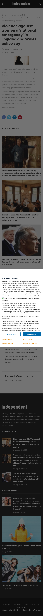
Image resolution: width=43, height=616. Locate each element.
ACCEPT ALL (31, 334)
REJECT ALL (11, 334)
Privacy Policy (27, 339)
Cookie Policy (7, 339)
